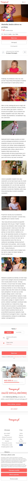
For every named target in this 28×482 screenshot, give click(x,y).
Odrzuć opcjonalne (14, 474)
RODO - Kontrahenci (7, 439)
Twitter (7, 423)
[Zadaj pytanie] (25, 52)
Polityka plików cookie (7, 445)
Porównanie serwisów (7, 443)
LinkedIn (16, 423)
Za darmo (21, 437)
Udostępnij (14, 42)
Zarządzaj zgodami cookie (7, 446)
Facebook (2, 423)
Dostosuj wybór (14, 479)
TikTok (20, 423)
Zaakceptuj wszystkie (14, 470)
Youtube (25, 423)
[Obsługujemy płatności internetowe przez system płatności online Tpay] (21, 445)
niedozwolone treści (18, 356)
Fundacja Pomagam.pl (21, 443)
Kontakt (7, 441)
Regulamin (7, 435)
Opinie (21, 433)
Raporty (21, 435)
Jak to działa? (14, 409)
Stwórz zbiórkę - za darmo (14, 404)
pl (23, 2)
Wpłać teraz (14, 38)
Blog (21, 439)
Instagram (11, 423)
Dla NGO (21, 441)
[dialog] (14, 467)
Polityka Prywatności (7, 437)
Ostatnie (9, 332)
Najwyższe (18, 332)
